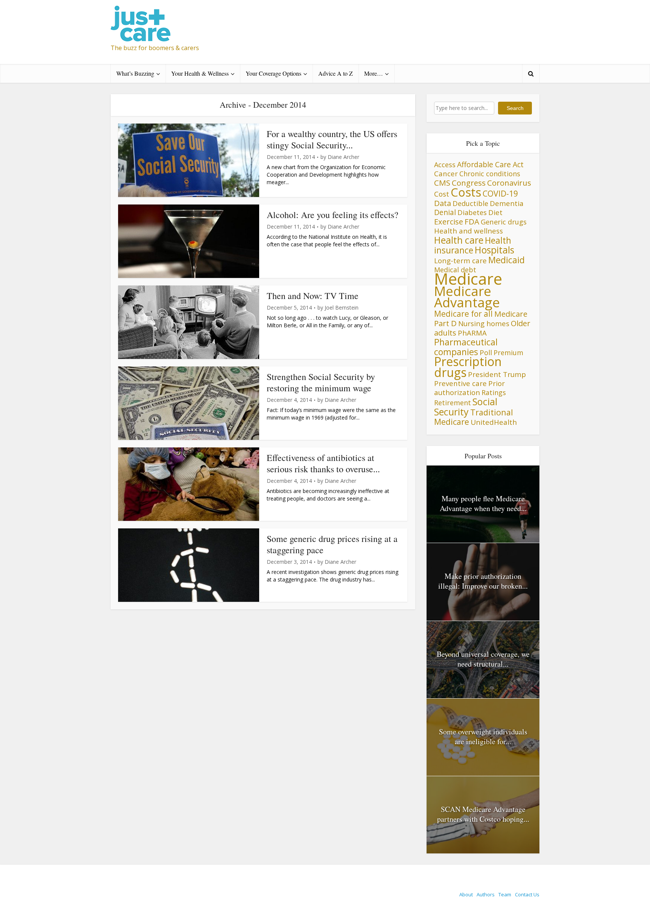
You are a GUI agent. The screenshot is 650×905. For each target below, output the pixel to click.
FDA (472, 221)
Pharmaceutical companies (466, 347)
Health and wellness (468, 231)
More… (373, 73)
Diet (495, 212)
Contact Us (527, 894)
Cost (441, 193)
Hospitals (494, 250)
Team (504, 894)
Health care (458, 239)
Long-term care (460, 260)
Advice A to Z (335, 73)
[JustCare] (140, 23)
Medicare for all (463, 313)
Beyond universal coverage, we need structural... (483, 659)
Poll (486, 352)
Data (442, 203)
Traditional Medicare (473, 417)
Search (515, 108)
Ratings (493, 392)
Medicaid (506, 260)
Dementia (507, 203)
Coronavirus (509, 182)
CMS (442, 182)
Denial (445, 212)
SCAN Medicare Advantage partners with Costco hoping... (483, 814)
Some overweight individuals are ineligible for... (483, 736)
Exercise (448, 222)
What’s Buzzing (135, 73)
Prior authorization (469, 387)
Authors (486, 894)
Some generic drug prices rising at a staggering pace (332, 544)
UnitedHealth (494, 422)
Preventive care (460, 383)
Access (445, 164)
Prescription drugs (468, 366)
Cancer (446, 173)
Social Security (465, 406)
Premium (508, 352)
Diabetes (472, 212)
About (466, 894)
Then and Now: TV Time (312, 296)
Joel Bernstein (341, 307)
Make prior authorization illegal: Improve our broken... (483, 581)
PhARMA (472, 332)
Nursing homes (483, 323)
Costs (466, 192)
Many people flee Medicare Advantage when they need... (483, 503)
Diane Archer (343, 157)
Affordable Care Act (490, 164)
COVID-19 (500, 193)
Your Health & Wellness (200, 73)
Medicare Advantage (467, 296)
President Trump (497, 374)
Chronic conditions (489, 173)
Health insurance (472, 245)
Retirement (452, 402)
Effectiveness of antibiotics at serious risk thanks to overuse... (323, 463)
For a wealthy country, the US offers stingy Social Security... (332, 139)
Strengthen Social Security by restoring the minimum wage (321, 382)
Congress (469, 182)
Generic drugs (504, 221)
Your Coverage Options (273, 73)
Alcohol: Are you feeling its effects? (332, 215)
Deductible (470, 203)
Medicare (468, 278)
